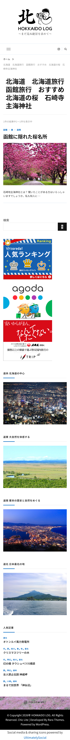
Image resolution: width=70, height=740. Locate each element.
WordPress (42, 724)
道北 (5, 638)
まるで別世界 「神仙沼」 (18, 685)
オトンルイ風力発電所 (16, 641)
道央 (15, 670)
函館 (5, 129)
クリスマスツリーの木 (16, 652)
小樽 (9, 681)
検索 (6, 220)
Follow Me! (37, 702)
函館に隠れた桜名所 (25, 136)
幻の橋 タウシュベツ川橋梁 (19, 663)
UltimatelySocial (35, 737)
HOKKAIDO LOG (40, 715)
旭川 (13, 648)
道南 (19, 129)
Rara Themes (56, 720)
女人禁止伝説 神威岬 (15, 674)
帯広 (9, 659)
